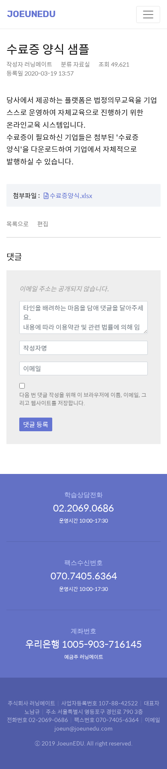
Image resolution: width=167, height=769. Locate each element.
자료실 (81, 64)
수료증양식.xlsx (70, 195)
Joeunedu (31, 14)
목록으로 (17, 223)
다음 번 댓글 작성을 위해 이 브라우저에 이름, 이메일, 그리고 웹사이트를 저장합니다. (82, 399)
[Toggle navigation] (148, 14)
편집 (42, 223)
